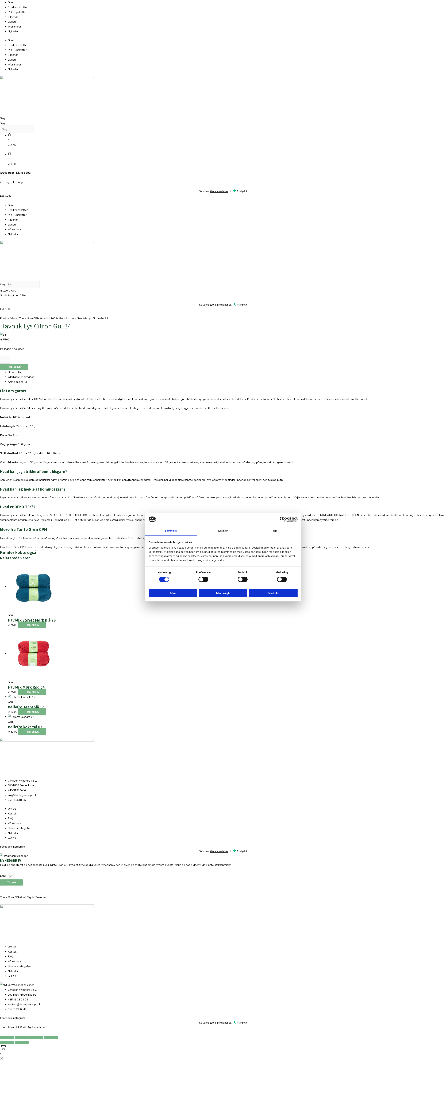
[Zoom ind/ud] (7, 1037)
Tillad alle (273, 593)
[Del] (36, 1037)
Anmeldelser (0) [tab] (17, 381)
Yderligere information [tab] (21, 377)
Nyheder (13, 31)
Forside (4, 318)
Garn (11, 2)
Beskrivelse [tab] (15, 372)
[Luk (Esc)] (51, 1037)
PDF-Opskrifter (17, 12)
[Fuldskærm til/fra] (22, 1037)
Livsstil (12, 21)
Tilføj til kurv (14, 366)
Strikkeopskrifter (18, 7)
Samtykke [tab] (171, 530)
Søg (2, 118)
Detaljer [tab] (223, 530)
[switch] (203, 579)
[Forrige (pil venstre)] (7, 1042)
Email (3, 875)
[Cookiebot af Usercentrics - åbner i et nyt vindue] (282, 519)
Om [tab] (275, 530)
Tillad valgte (223, 593)
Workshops (15, 26)
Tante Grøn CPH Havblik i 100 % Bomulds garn (47, 318)
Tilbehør (13, 17)
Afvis (173, 593)
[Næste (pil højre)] (22, 1042)
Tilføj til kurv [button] (32, 625)
